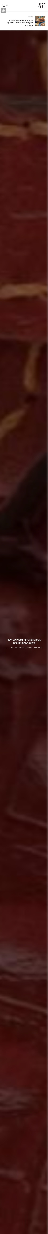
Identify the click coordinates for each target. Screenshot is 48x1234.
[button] (7, 5)
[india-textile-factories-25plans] (40, 21)
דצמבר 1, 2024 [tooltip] (19, 648)
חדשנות (30, 17)
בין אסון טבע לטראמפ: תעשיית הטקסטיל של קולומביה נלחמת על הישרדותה (20, 22)
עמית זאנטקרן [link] (38, 648)
